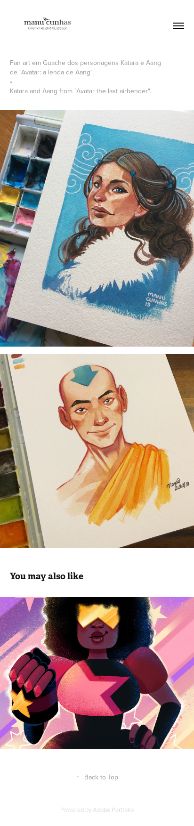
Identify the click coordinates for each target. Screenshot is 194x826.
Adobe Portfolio (113, 809)
